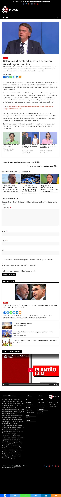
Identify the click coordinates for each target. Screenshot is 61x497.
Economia (28, 400)
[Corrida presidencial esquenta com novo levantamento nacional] (30, 284)
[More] (20, 77)
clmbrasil (18, 66)
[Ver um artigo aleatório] (57, 17)
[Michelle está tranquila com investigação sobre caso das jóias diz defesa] (48, 138)
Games (28, 417)
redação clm (19, 307)
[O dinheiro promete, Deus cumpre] (7, 322)
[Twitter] (7, 77)
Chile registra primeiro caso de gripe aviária (42, 166)
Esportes (28, 407)
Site (3, 250)
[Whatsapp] (10, 77)
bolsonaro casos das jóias (37, 66)
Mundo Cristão (30, 412)
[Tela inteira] (57, 385)
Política (5, 58)
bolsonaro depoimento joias (49, 66)
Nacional (28, 402)
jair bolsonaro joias (48, 68)
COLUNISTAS (41, 400)
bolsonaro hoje (6, 68)
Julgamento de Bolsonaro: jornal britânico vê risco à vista (49, 187)
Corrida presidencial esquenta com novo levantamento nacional (30, 305)
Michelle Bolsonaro (7, 70)
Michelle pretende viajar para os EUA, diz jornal (11, 145)
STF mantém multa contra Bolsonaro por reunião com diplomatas (11, 187)
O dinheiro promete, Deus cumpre (39, 1)
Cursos (28, 420)
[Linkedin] (17, 77)
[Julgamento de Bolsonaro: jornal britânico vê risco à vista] (50, 175)
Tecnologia (29, 410)
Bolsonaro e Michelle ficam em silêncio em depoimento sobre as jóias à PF (30, 146)
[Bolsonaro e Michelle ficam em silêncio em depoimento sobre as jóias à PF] (30, 138)
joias (54, 68)
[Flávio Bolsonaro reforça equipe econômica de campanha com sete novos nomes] (7, 339)
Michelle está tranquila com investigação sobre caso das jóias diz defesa (48, 146)
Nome (4, 231)
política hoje (30, 70)
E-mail (4, 241)
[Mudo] (54, 385)
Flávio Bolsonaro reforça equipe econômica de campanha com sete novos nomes (35, 340)
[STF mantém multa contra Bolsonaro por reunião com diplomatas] (11, 175)
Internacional (29, 405)
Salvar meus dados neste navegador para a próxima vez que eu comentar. (29, 260)
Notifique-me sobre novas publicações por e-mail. (18, 271)
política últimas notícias (38, 70)
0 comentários (25, 66)
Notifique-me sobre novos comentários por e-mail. (19, 265)
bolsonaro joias (13, 68)
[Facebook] (4, 77)
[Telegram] (13, 77)
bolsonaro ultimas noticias (37, 68)
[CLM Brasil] (3, 17)
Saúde (27, 415)
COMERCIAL (41, 402)
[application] (30, 370)
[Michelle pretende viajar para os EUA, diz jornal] (11, 138)
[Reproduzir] (4, 385)
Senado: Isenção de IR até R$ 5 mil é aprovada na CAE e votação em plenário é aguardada (30, 188)
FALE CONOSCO (42, 405)
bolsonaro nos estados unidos (24, 68)
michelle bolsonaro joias (17, 70)
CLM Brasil (17, 465)
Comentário (6, 208)
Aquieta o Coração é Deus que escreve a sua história (21, 162)
